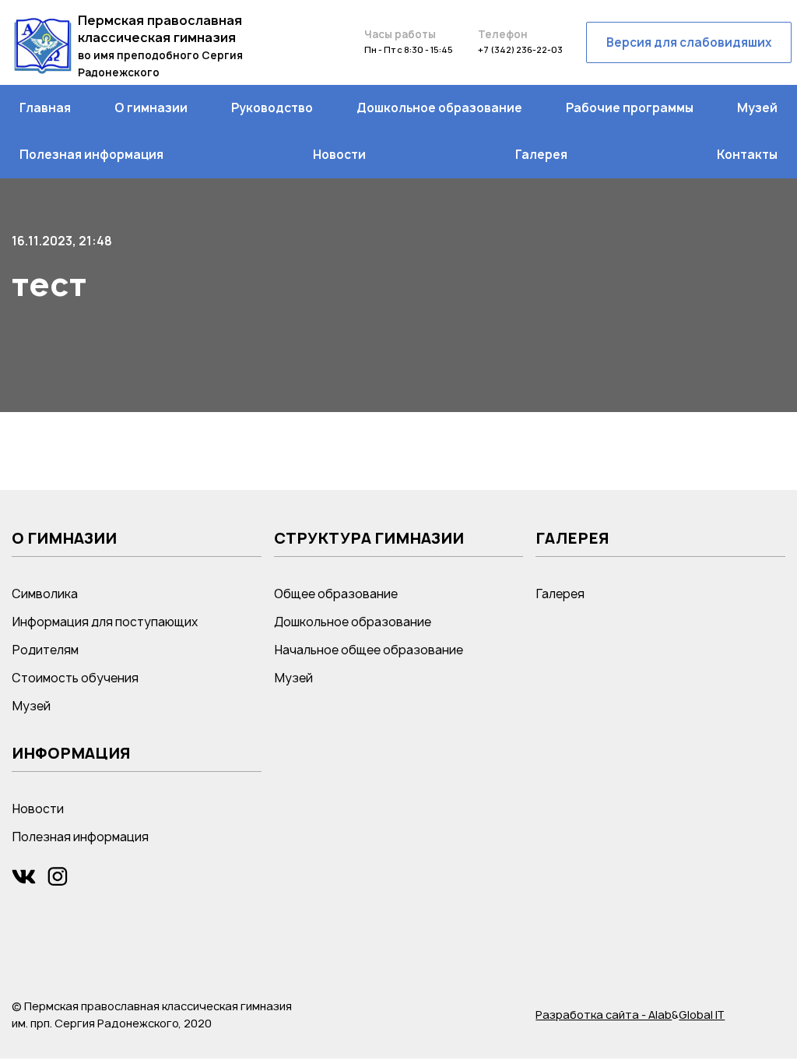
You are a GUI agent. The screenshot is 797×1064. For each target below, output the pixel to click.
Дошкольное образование (439, 108)
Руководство (272, 108)
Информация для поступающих (105, 622)
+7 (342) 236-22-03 (520, 49)
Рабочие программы (629, 108)
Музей (757, 108)
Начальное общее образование (368, 650)
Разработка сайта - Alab (603, 1014)
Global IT (702, 1014)
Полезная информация (91, 154)
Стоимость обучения (75, 678)
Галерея (541, 154)
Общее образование (336, 594)
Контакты (747, 154)
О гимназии (151, 108)
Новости (339, 154)
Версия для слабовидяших (688, 42)
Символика (45, 594)
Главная (45, 108)
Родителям (45, 650)
